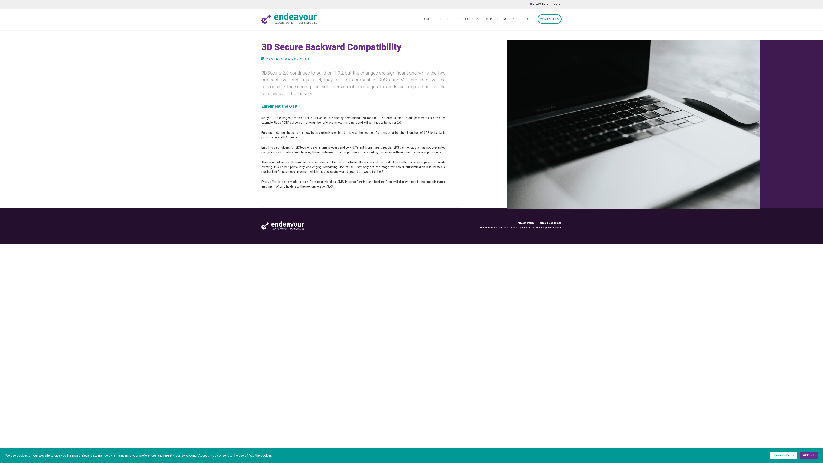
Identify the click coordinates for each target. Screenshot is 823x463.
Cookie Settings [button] (783, 455)
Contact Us (549, 19)
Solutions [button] (465, 19)
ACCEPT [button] (809, 455)
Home (426, 19)
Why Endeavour (498, 19)
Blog (528, 19)
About (443, 19)
